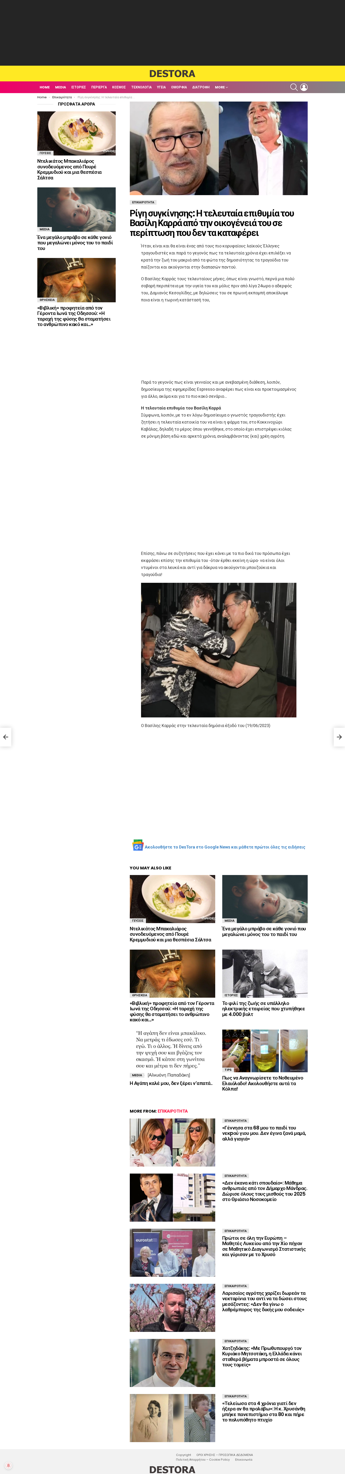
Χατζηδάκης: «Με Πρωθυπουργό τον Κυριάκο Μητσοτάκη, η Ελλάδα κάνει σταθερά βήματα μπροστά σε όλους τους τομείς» (262, 1356)
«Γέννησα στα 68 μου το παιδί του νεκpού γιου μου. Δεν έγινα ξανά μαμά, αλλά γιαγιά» (264, 1133)
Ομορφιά (179, 87)
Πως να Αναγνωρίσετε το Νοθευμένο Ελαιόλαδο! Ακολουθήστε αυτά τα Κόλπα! (262, 1083)
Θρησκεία (139, 995)
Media (60, 87)
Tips (228, 1070)
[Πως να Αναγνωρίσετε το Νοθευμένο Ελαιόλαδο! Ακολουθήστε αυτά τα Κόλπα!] (265, 1051)
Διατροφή (201, 87)
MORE (220, 87)
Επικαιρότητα (173, 1111)
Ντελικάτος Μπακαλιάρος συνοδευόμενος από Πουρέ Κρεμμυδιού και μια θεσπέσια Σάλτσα (170, 934)
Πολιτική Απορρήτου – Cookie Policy (203, 1460)
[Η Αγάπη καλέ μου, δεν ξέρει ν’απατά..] (172, 1054)
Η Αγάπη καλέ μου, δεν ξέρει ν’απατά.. (171, 1083)
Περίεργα (99, 87)
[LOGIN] (304, 87)
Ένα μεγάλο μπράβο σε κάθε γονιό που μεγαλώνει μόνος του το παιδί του (264, 931)
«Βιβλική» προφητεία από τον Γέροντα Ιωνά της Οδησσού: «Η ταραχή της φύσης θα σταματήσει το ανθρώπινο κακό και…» (172, 1011)
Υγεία (161, 87)
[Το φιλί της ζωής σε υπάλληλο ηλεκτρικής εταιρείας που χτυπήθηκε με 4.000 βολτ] (265, 974)
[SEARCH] (294, 87)
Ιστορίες (78, 87)
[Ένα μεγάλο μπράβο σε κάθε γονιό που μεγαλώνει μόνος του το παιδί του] (265, 899)
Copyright (183, 1455)
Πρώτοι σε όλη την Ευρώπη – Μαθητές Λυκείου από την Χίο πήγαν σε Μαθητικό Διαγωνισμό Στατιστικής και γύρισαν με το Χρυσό (264, 1246)
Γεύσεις (138, 920)
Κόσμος (119, 87)
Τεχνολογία (141, 87)
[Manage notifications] (8, 1465)
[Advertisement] (172, 33)
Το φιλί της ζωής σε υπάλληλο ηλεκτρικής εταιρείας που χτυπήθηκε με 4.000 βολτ (263, 1009)
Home (45, 87)
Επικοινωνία (243, 1460)
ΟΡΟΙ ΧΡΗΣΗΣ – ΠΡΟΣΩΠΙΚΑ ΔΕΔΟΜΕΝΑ (224, 1455)
